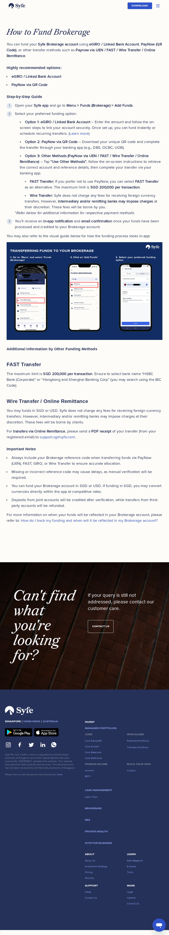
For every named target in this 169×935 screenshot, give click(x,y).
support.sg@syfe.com (57, 437)
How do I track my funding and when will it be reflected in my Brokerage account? (89, 520)
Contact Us (100, 626)
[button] (157, 5)
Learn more (79, 133)
